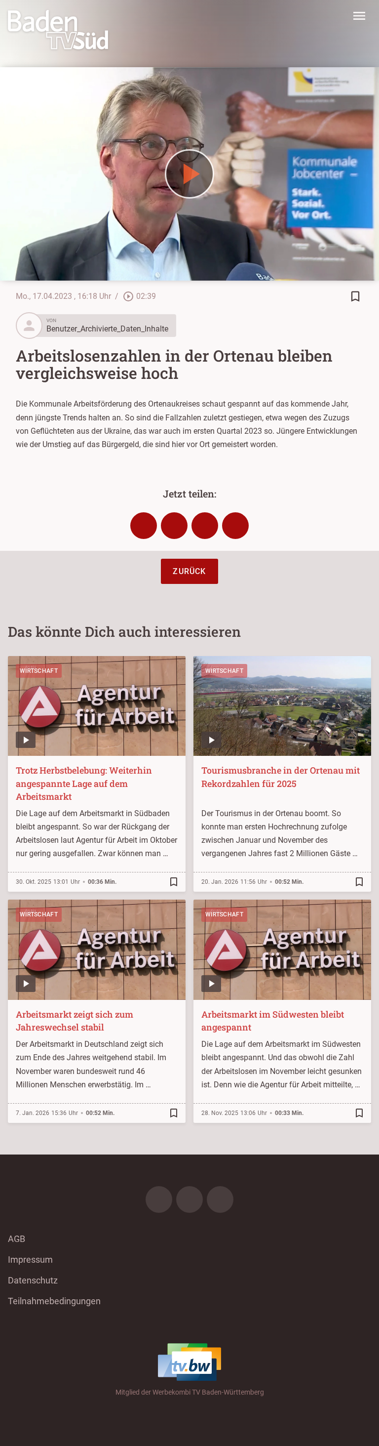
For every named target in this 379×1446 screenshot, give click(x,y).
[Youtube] (220, 1199)
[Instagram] (189, 1199)
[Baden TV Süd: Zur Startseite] (58, 29)
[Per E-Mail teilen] (235, 525)
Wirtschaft (39, 670)
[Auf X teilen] (174, 525)
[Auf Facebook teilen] (143, 525)
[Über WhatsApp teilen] (204, 525)
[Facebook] (159, 1199)
